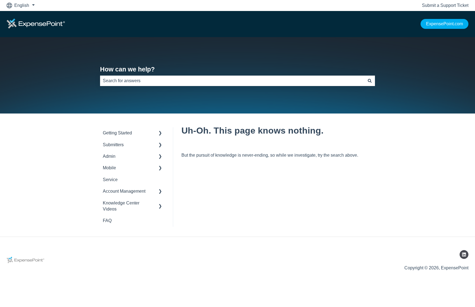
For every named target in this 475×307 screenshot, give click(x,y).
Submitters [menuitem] (113, 144)
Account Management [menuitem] (124, 191)
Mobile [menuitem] (109, 167)
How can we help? (127, 69)
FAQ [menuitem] (107, 220)
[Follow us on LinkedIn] (464, 254)
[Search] (369, 81)
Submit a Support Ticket (445, 5)
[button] (160, 133)
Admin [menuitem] (109, 156)
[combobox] (232, 81)
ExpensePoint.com (444, 23)
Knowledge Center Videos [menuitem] (121, 206)
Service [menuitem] (110, 179)
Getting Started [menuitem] (117, 133)
